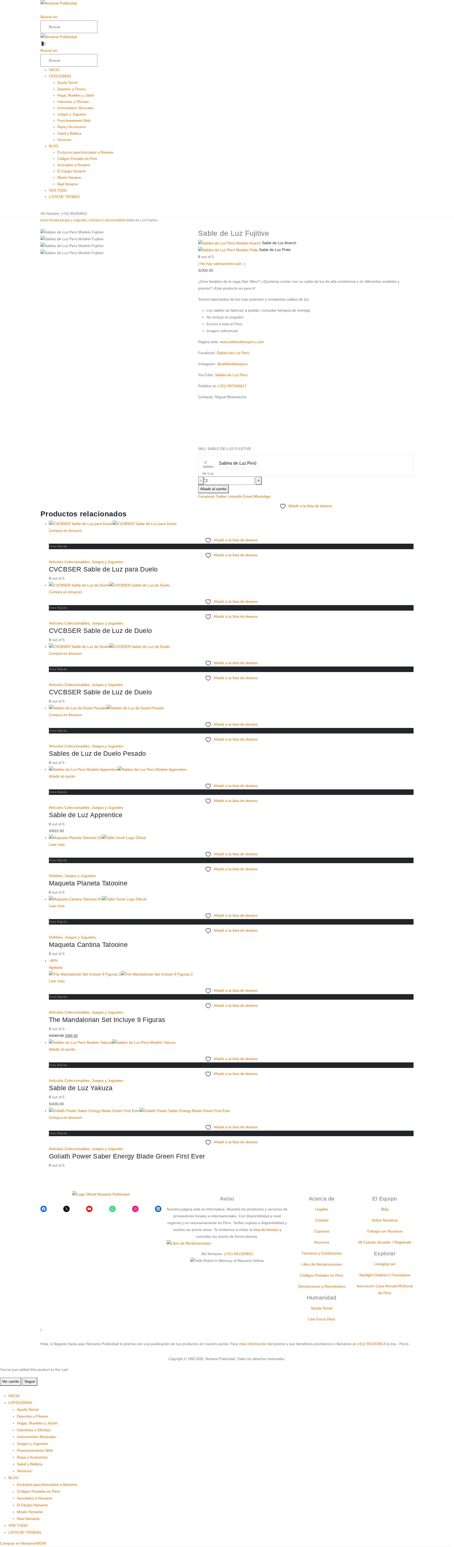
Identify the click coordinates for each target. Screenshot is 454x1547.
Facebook (206, 496)
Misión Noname (69, 178)
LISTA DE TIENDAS (64, 197)
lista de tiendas (266, 1230)
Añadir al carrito (213, 489)
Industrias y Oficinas (73, 102)
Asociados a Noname (73, 165)
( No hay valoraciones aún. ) (221, 263)
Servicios (64, 140)
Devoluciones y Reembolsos (321, 1286)
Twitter (221, 496)
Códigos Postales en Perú (77, 159)
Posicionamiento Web (73, 121)
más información (253, 1344)
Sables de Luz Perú (233, 353)
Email (247, 496)
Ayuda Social (67, 83)
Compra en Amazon (65, 530)
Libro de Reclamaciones (322, 1264)
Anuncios (321, 1242)
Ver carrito (10, 1381)
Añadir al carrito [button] (62, 776)
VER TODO (58, 190)
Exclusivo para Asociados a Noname (85, 152)
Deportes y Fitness (71, 89)
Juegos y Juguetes (71, 114)
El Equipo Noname (71, 171)
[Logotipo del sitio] (58, 3)
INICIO (54, 70)
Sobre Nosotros (385, 1220)
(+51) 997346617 (232, 386)
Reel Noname (67, 184)
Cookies (321, 1220)
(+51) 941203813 (74, 214)
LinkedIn (235, 496)
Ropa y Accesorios (71, 127)
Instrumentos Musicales (75, 108)
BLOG (53, 146)
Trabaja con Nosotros (385, 1231)
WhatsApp (261, 496)
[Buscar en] (104, 27)
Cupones (321, 1231)
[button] (41, 10)
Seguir (29, 1381)
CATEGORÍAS (60, 76)
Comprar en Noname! (23, 1543)
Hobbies (56, 876)
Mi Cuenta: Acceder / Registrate (384, 1242)
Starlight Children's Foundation (384, 1275)
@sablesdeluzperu (232, 364)
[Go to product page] (231, 524)
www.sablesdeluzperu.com (242, 342)
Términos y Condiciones (322, 1253)
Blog (384, 1209)
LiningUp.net (384, 1264)
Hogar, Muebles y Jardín (75, 95)
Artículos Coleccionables (69, 562)
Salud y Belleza (69, 133)
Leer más (57, 844)
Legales (321, 1209)
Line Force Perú (321, 1319)
